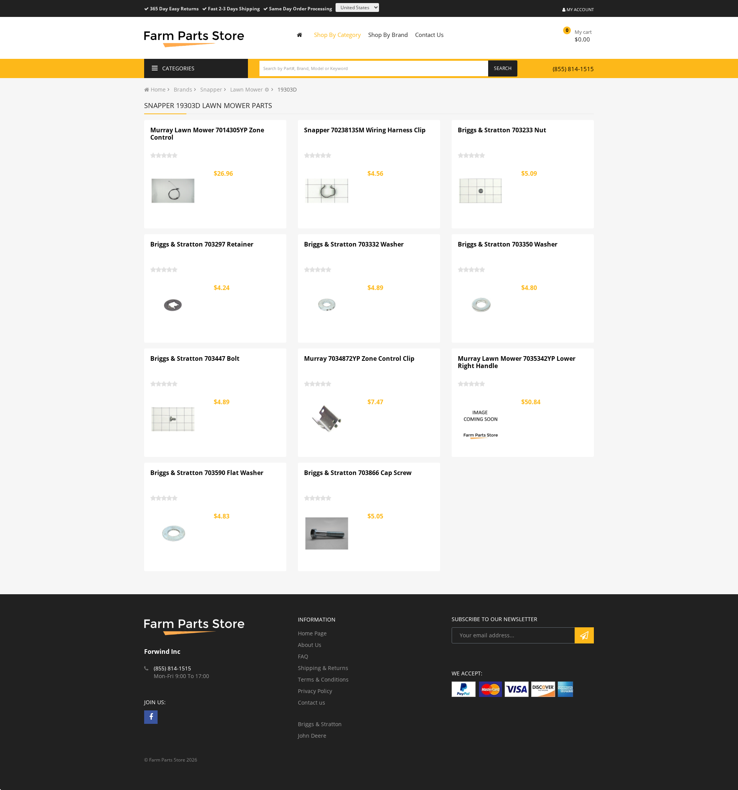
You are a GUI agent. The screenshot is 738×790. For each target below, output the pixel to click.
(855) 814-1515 (573, 69)
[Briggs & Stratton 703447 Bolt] (173, 419)
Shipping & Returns (323, 668)
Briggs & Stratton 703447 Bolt (194, 358)
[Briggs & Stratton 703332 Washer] (327, 305)
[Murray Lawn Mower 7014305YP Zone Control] (173, 190)
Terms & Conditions (323, 679)
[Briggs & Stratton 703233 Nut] (481, 190)
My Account (579, 9)
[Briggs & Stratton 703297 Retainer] (173, 305)
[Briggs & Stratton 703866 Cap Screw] (327, 533)
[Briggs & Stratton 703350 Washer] (481, 305)
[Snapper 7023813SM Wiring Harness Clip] (327, 190)
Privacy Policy (315, 691)
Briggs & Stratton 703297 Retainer (201, 244)
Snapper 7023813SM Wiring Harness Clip (365, 130)
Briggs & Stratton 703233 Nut (502, 130)
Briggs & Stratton (320, 724)
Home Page (312, 633)
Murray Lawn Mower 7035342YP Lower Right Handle (516, 362)
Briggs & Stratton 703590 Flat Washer (206, 472)
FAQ (303, 656)
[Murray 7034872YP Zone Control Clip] (327, 419)
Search (503, 68)
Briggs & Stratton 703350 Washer (507, 244)
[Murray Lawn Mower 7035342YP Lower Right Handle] (481, 419)
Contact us (311, 702)
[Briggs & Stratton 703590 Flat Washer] (173, 533)
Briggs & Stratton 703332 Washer (354, 244)
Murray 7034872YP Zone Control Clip (359, 358)
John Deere (312, 735)
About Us (309, 644)
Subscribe (584, 635)
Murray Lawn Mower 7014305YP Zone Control (207, 134)
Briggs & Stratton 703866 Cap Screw (358, 472)
